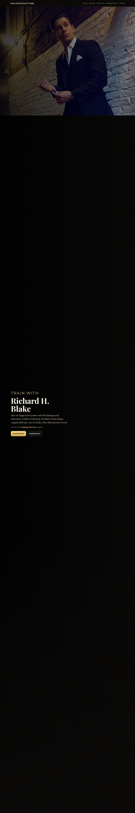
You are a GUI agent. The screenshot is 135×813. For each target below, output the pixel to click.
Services (92, 3)
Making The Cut (112, 3)
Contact (122, 3)
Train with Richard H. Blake (22, 3)
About (85, 3)
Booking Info (35, 433)
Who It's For (101, 3)
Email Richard (18, 433)
